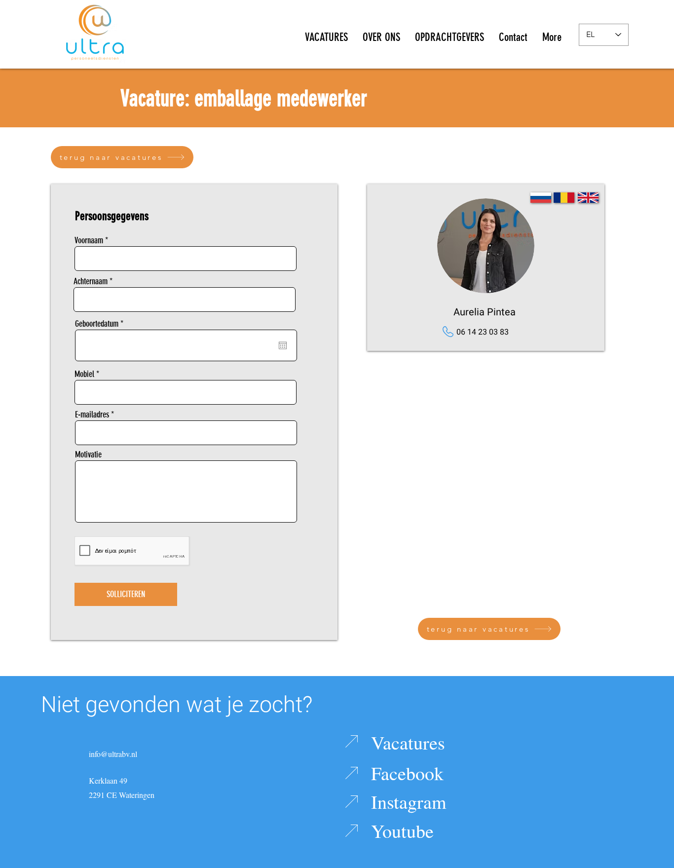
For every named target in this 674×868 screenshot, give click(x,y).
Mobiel (84, 374)
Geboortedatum (100, 323)
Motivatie (88, 454)
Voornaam (89, 240)
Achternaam (91, 281)
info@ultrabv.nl (113, 754)
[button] (381, 34)
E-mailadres (92, 414)
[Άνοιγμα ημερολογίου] (283, 345)
